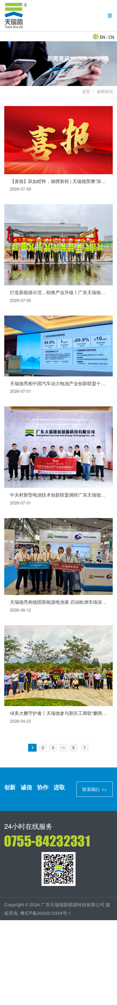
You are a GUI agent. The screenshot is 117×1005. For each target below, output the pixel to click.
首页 (86, 91)
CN (110, 37)
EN (103, 37)
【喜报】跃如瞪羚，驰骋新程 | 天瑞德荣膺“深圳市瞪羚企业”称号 (58, 181)
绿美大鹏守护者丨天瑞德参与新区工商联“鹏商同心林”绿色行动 (58, 713)
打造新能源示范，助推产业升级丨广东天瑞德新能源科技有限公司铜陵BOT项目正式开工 (58, 292)
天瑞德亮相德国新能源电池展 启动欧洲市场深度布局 (58, 602)
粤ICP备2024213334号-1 (45, 913)
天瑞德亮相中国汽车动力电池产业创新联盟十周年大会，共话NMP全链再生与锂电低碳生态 (58, 383)
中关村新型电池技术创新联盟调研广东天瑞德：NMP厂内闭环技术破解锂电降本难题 (58, 495)
